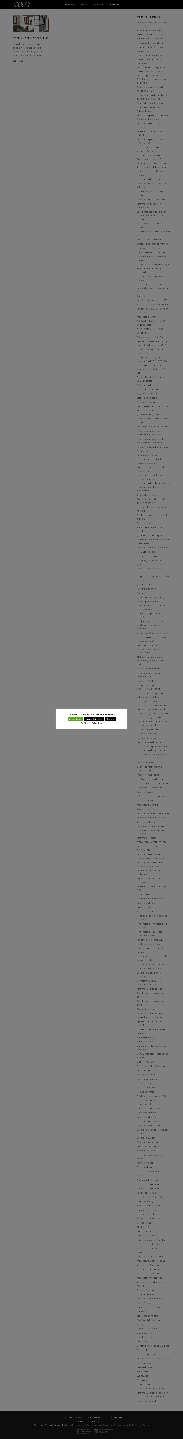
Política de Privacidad (91, 723)
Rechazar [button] (110, 719)
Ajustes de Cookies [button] (94, 719)
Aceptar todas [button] (75, 719)
